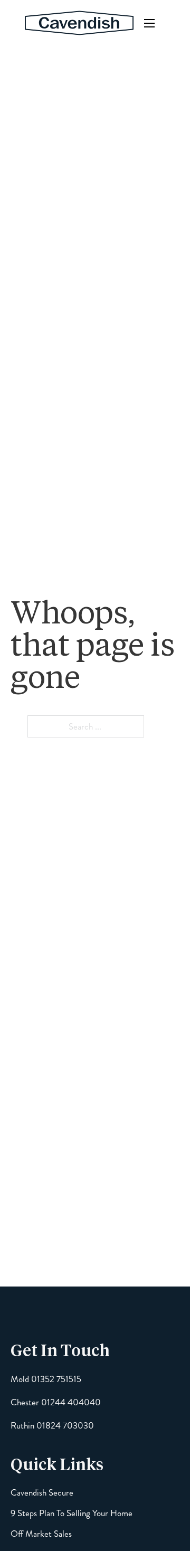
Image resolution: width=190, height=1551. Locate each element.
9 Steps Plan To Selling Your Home (71, 1513)
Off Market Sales (41, 1534)
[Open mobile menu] (149, 23)
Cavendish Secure (42, 1493)
